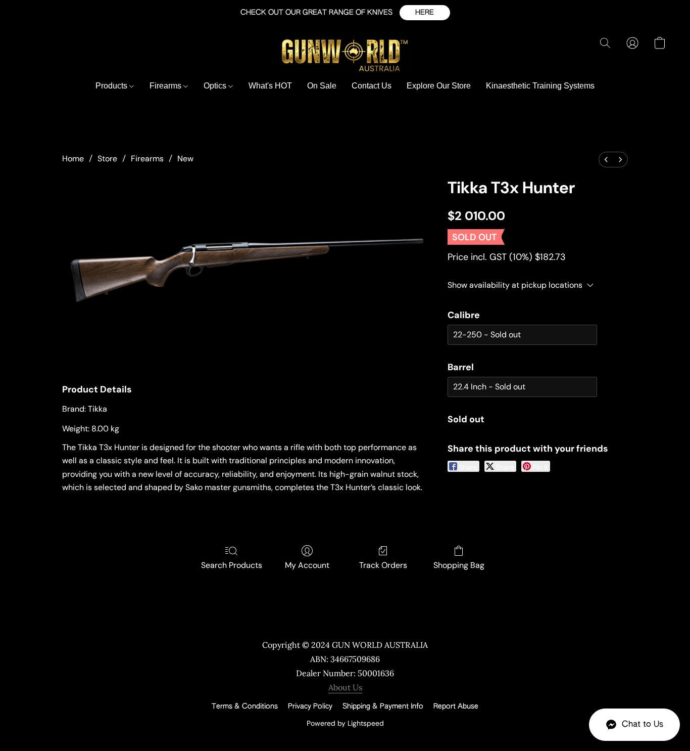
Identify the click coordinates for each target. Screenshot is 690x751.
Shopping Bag (458, 565)
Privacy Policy (310, 706)
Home (73, 158)
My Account (307, 565)
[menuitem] (606, 159)
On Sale (321, 85)
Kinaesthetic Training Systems (540, 85)
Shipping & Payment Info (382, 706)
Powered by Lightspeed (345, 723)
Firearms (166, 85)
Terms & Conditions (245, 706)
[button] (425, 12)
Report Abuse (455, 706)
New (185, 158)
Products (112, 85)
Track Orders (383, 565)
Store (107, 158)
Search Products (231, 565)
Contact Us (371, 85)
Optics (216, 85)
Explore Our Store (439, 85)
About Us (345, 687)
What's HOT (270, 85)
